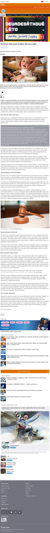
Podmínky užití (16, 529)
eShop (2, 492)
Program (36, 7)
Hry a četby (4, 322)
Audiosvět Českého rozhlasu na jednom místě (11, 331)
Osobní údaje (9, 529)
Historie (3, 15)
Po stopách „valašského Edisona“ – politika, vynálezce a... (22, 384)
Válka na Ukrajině (5, 486)
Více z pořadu (5, 375)
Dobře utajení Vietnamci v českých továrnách (19, 396)
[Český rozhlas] (5, 1)
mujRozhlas (3, 319)
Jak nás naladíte (29, 486)
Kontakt (27, 494)
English (22, 529)
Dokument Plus (4, 47)
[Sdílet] (3, 97)
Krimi (12, 322)
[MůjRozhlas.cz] (2, 54)
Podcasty (3, 502)
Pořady (16, 15)
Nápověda (28, 488)
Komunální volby (5, 488)
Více (43, 15)
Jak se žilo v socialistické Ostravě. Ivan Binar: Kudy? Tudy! (23, 349)
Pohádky (19, 322)
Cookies (3, 529)
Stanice (3, 490)
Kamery (47, 7)
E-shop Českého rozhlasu (9, 405)
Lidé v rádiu (28, 490)
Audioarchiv (42, 7)
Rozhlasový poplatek (31, 496)
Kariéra (27, 492)
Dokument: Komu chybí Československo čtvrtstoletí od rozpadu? (24, 390)
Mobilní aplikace (5, 504)
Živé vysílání (4, 325)
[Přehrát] (2, 92)
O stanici (36, 15)
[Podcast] (1, 97)
